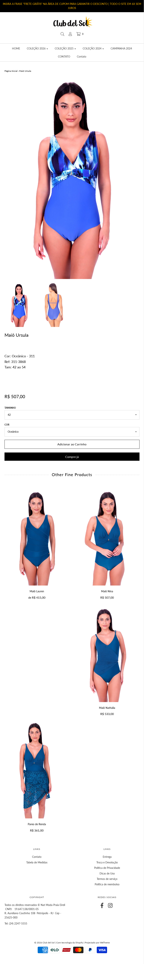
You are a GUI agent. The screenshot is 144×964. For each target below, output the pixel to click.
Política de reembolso (107, 884)
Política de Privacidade (107, 867)
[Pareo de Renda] (36, 770)
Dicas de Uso (107, 873)
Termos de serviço (107, 878)
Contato (81, 56)
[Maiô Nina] (107, 537)
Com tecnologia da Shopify (69, 942)
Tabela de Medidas (36, 862)
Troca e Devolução (107, 862)
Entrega (107, 856)
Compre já (72, 456)
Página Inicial (10, 71)
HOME (16, 48)
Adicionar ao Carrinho (71, 444)
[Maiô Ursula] (19, 305)
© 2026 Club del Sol (44, 942)
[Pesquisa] (62, 34)
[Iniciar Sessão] (70, 34)
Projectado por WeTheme (97, 942)
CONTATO (64, 56)
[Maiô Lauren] (36, 537)
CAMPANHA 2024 (121, 48)
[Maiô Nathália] (107, 653)
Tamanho (10, 407)
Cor (6, 424)
